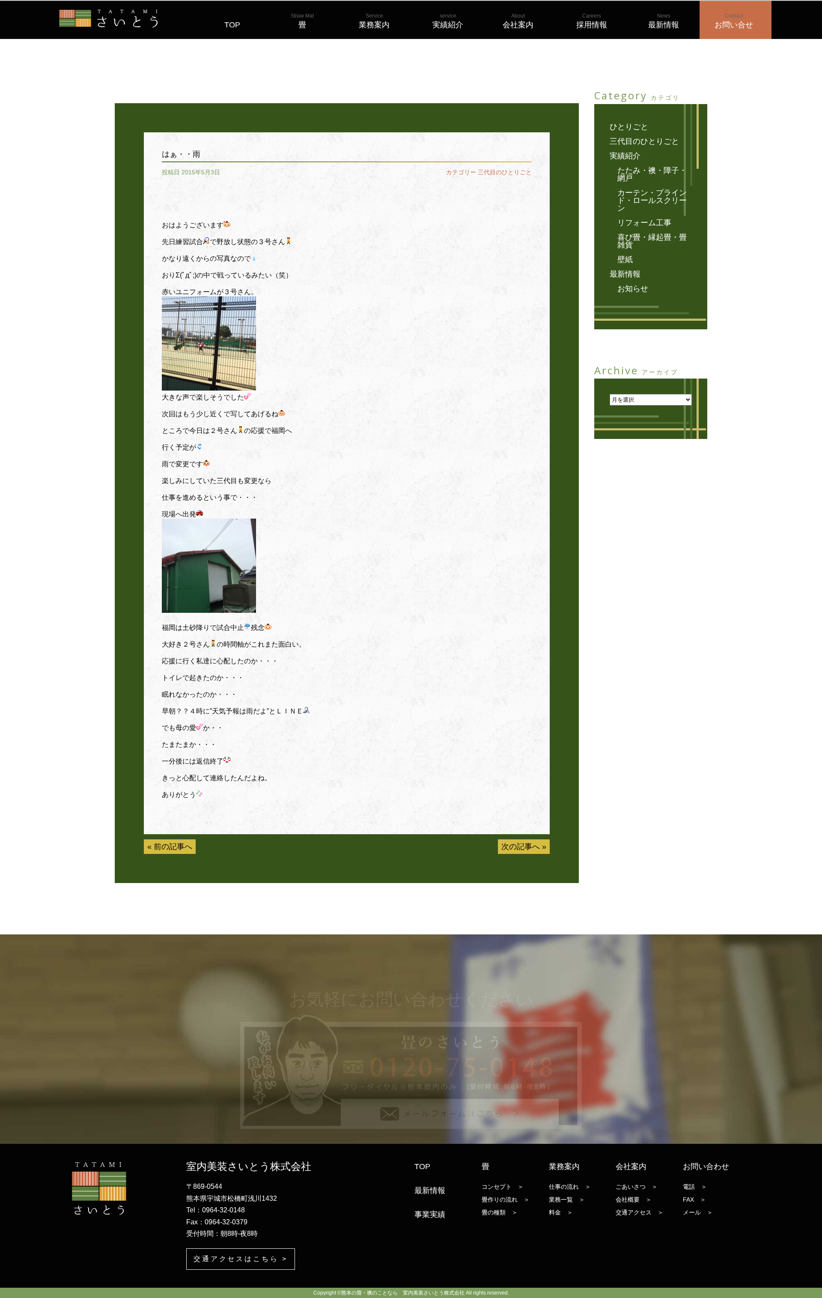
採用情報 (591, 21)
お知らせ (632, 288)
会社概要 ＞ (634, 1199)
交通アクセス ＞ (640, 1212)
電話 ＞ (695, 1186)
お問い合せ (734, 21)
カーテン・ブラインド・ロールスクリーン (652, 200)
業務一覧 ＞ (567, 1199)
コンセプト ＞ (503, 1186)
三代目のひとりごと (505, 172)
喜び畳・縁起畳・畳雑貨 (652, 241)
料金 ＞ (561, 1212)
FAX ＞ (694, 1199)
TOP (232, 21)
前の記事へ (173, 846)
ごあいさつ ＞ (637, 1186)
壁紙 (625, 259)
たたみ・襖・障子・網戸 (652, 174)
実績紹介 (447, 21)
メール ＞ (698, 1212)
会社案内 (518, 21)
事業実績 (429, 1214)
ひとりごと (629, 126)
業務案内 (374, 21)
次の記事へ (520, 846)
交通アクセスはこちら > (241, 1258)
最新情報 (663, 21)
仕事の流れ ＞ (570, 1186)
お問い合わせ (706, 1166)
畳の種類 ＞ (500, 1212)
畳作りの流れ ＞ (506, 1199)
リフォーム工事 (644, 222)
